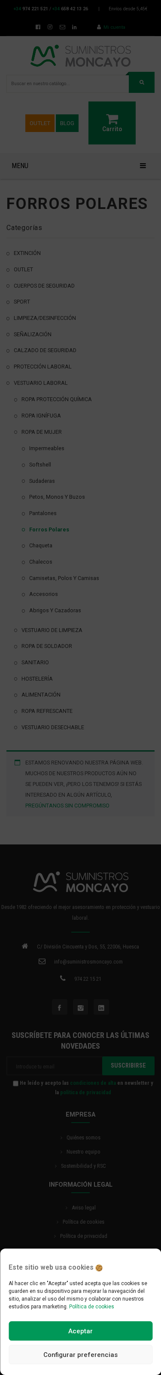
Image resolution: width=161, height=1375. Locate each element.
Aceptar (80, 1331)
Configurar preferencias (80, 1355)
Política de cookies (91, 1307)
